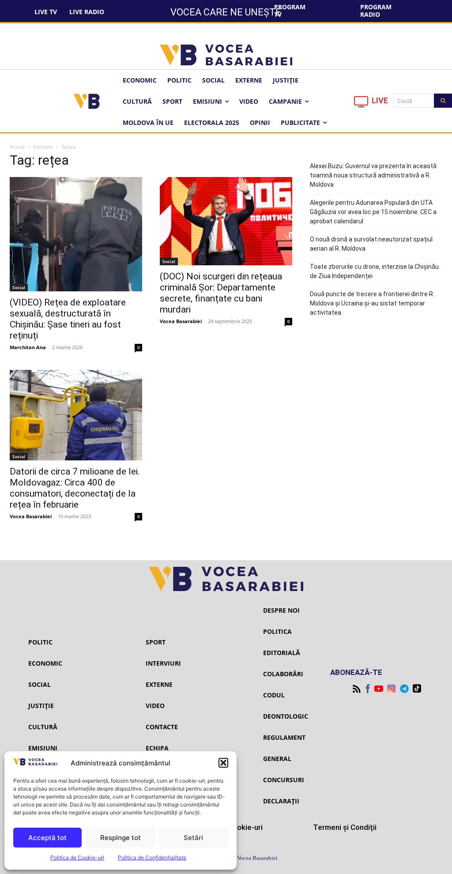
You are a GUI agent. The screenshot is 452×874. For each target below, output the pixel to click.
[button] (223, 762)
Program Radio (376, 11)
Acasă (17, 147)
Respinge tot (120, 837)
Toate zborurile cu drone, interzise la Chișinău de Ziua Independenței (374, 271)
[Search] (443, 101)
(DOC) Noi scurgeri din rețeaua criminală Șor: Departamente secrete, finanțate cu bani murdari (221, 293)
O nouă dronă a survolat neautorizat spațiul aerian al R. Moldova (371, 244)
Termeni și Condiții (345, 827)
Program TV (289, 11)
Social (18, 287)
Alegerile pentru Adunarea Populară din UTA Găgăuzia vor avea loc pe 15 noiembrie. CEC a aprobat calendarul (373, 212)
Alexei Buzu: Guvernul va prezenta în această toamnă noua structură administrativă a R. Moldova (373, 175)
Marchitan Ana (28, 347)
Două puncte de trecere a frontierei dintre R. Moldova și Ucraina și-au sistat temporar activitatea (372, 303)
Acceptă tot (47, 837)
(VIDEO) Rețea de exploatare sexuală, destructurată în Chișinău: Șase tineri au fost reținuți (68, 319)
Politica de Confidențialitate (152, 857)
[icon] (361, 104)
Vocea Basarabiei (181, 321)
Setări (193, 837)
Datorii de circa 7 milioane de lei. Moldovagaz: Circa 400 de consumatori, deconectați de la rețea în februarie (75, 488)
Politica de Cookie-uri (77, 857)
